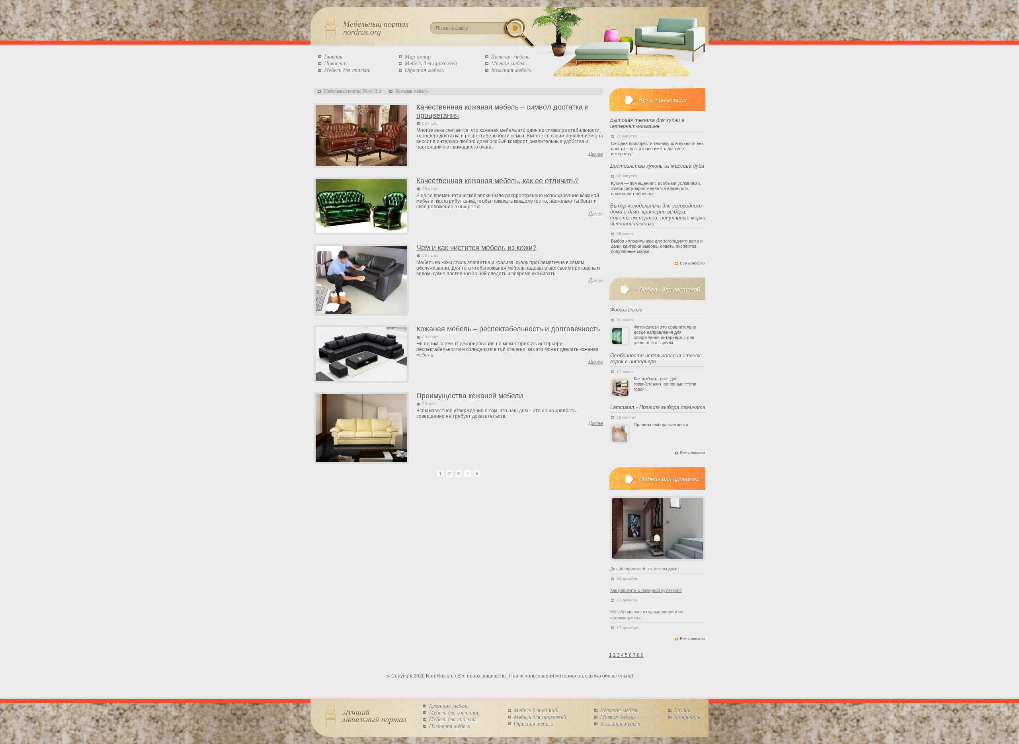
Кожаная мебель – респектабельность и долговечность (508, 329)
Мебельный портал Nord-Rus (353, 91)
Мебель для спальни (347, 70)
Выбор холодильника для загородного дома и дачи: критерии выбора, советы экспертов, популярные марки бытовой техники (657, 215)
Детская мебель (510, 57)
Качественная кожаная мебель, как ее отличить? (497, 181)
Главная (333, 57)
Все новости (692, 263)
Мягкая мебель (509, 64)
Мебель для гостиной (454, 713)
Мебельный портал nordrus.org (376, 28)
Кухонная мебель (449, 706)
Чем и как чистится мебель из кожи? (476, 248)
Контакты (687, 717)
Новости (334, 64)
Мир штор (418, 57)
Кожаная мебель (511, 70)
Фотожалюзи (626, 310)
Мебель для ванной (536, 710)
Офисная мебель (424, 70)
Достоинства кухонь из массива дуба (657, 166)
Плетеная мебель (449, 726)
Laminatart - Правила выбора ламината (657, 407)
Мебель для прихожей (431, 64)
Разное (682, 710)
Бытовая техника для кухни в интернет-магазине (647, 123)
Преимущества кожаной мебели (469, 396)
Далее (595, 154)
